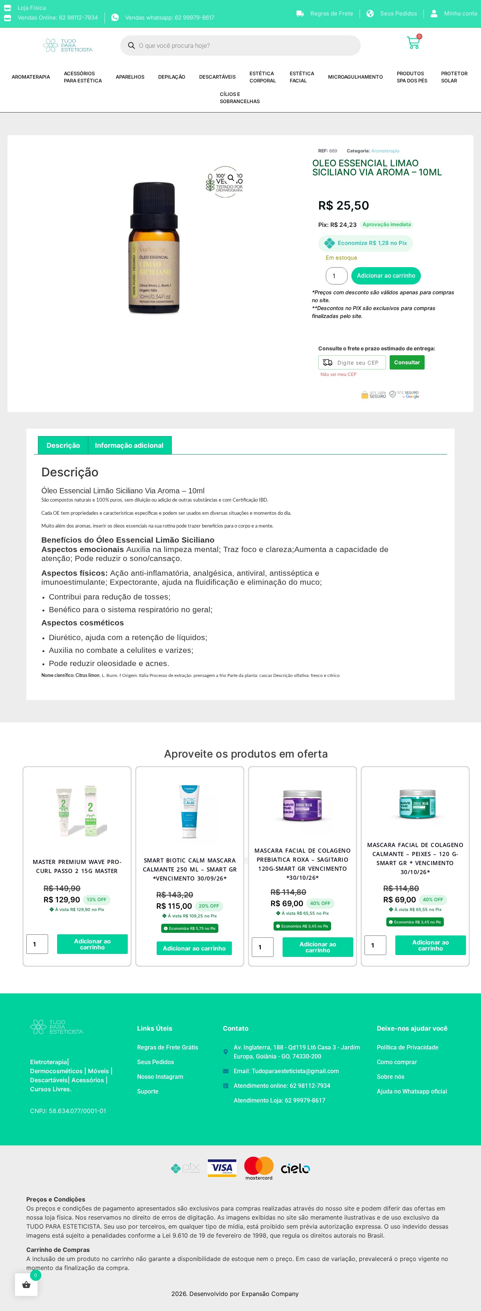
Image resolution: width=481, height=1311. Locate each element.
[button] (231, 178)
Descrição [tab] (63, 445)
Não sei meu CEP (339, 374)
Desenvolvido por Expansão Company (244, 1293)
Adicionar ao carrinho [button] (92, 944)
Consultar (407, 362)
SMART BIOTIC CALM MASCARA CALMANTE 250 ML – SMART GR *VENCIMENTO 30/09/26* (190, 869)
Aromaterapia (385, 151)
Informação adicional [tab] (129, 445)
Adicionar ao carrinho (386, 275)
